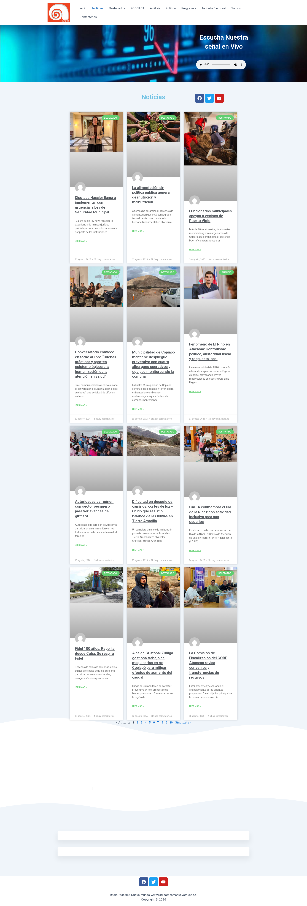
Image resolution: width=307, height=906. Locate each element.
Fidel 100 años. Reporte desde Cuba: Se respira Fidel (95, 653)
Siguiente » (183, 722)
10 (171, 722)
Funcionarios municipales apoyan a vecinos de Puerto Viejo (210, 216)
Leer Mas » (81, 241)
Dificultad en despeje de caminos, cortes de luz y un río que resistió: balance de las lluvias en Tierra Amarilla (152, 511)
